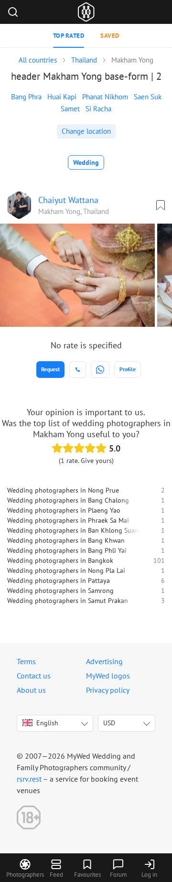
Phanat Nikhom (105, 96)
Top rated (69, 36)
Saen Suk (147, 96)
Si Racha (98, 108)
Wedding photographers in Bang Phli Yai (67, 550)
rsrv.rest (29, 779)
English (47, 723)
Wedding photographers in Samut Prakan (67, 600)
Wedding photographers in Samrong (60, 590)
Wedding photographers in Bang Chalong (68, 500)
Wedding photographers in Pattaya (58, 580)
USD (109, 723)
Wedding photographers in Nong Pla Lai (66, 570)
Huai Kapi (61, 96)
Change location (86, 131)
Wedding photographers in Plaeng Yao (63, 510)
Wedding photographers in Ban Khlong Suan (73, 530)
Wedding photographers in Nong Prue (63, 490)
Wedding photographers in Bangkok (60, 560)
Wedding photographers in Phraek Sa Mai (68, 520)
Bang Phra (26, 96)
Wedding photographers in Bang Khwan (66, 540)
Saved (109, 36)
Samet (70, 108)
